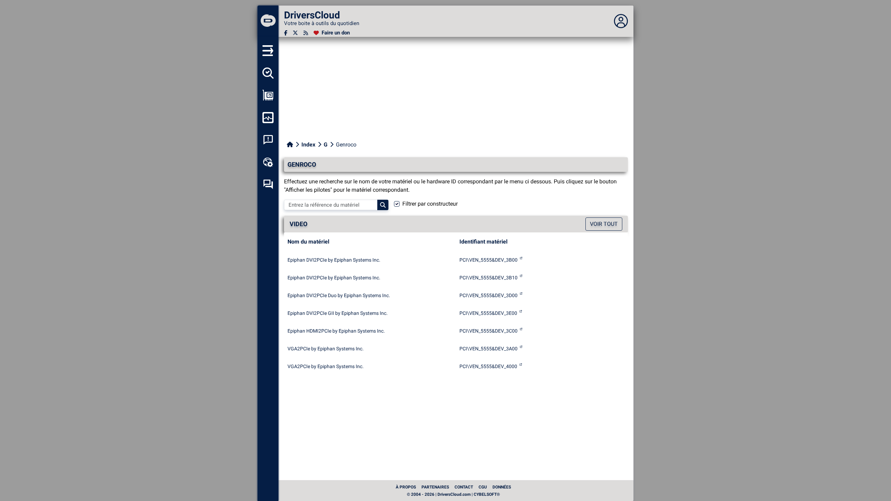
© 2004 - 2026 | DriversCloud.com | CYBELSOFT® (453, 494)
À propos (406, 487)
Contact (464, 487)
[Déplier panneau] (621, 21)
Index (308, 144)
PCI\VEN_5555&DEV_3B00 (488, 260)
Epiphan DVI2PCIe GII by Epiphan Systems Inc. (337, 313)
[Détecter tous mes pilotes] (268, 73)
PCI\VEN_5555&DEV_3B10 (488, 277)
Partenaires (435, 487)
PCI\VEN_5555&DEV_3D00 (488, 295)
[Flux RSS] (305, 32)
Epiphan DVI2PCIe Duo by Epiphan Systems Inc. (338, 295)
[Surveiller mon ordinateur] (268, 117)
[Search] (382, 205)
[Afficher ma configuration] (268, 95)
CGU (483, 487)
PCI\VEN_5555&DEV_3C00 (488, 331)
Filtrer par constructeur (430, 203)
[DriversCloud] (268, 21)
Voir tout (604, 224)
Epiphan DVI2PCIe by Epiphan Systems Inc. (333, 260)
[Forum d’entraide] (268, 184)
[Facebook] (285, 32)
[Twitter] (295, 32)
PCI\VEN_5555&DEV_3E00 (488, 313)
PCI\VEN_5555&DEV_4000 (488, 366)
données (501, 487)
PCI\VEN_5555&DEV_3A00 (488, 348)
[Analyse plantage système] (268, 139)
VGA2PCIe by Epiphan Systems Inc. (325, 348)
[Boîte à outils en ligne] (268, 162)
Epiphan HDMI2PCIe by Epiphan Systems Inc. (336, 331)
